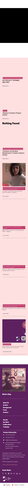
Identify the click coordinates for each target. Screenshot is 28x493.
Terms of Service (6, 464)
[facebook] (3, 473)
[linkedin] (17, 473)
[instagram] (11, 473)
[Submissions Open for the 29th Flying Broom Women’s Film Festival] (14, 320)
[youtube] (8, 473)
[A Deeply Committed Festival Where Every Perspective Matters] (14, 164)
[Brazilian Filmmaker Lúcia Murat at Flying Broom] (14, 281)
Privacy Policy (14, 464)
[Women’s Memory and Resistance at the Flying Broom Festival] (14, 242)
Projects (16, 78)
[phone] (20, 473)
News (16, 189)
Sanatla (20, 78)
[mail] (14, 473)
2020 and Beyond (7, 148)
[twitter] (5, 473)
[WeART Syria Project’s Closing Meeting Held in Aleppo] (14, 203)
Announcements (7, 78)
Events (12, 78)
